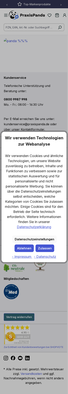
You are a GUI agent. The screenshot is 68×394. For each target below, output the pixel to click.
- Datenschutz (45, 257)
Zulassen (45, 248)
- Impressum (22, 257)
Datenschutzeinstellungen (34, 239)
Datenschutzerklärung (34, 227)
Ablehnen (24, 248)
